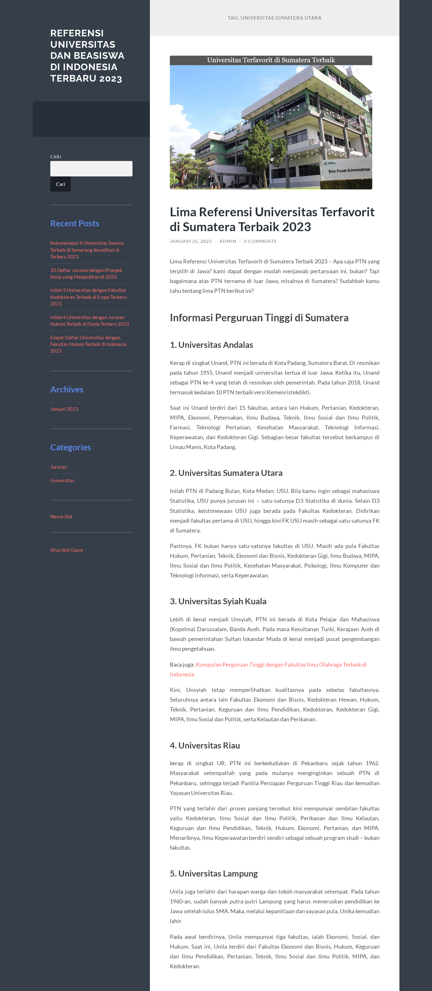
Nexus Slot (61, 516)
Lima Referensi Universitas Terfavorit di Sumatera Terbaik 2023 (272, 219)
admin (228, 241)
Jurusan (58, 467)
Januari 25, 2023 (191, 241)
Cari (55, 156)
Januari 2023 (64, 409)
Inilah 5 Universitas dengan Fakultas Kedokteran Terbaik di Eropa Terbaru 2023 (88, 296)
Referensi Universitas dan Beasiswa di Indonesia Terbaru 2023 (87, 56)
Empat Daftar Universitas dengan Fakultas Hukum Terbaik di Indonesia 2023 (88, 344)
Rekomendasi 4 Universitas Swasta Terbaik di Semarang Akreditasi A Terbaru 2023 (87, 249)
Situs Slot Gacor (66, 550)
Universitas (62, 480)
